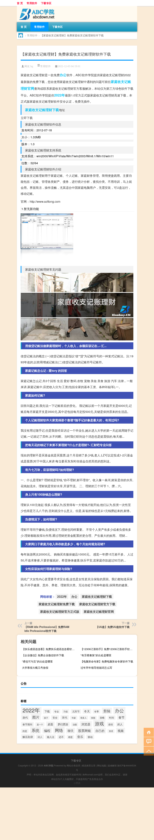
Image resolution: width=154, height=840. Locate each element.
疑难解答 (112, 765)
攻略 (102, 717)
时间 (111, 717)
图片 (35, 717)
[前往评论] (148, 741)
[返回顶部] (148, 751)
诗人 (40, 737)
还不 (61, 737)
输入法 (50, 737)
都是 (70, 736)
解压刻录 (28, 737)
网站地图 (101, 765)
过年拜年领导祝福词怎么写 (96, 667)
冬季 (96, 711)
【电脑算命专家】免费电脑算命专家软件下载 (107, 661)
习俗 (65, 711)
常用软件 (32, 3)
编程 (47, 730)
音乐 (80, 737)
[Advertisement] (77, 813)
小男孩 (77, 782)
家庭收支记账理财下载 (42, 109)
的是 (25, 730)
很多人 (83, 717)
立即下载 (27, 118)
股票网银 (84, 730)
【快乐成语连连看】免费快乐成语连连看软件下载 (50, 649)
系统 (35, 730)
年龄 (74, 717)
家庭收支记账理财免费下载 (57, 604)
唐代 (25, 717)
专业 (56, 711)
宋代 (64, 717)
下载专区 (46, 3)
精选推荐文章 (88, 765)
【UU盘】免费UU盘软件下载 (113, 627)
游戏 (99, 723)
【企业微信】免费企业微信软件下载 (43, 655)
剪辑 (106, 710)
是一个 (40, 724)
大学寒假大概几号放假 (35, 667)
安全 (55, 717)
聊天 (71, 731)
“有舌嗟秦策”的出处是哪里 (96, 655)
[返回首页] (148, 732)
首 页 (20, 3)
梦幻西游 (63, 724)
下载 (47, 711)
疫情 (110, 724)
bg (31, 66)
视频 (121, 730)
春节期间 (27, 724)
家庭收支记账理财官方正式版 (59, 611)
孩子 (46, 717)
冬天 (87, 711)
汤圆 (75, 724)
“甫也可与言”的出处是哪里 (37, 661)
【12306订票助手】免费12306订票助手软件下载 (108, 649)
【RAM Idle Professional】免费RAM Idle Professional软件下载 (46, 629)
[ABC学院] (36, 7)
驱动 (90, 737)
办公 (63, 74)
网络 (59, 730)
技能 (93, 717)
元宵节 (76, 711)
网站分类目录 (73, 765)
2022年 (59, 95)
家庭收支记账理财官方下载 (97, 604)
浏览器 (85, 724)
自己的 (99, 731)
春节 (122, 717)
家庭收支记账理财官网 (99, 611)
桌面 (50, 724)
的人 (120, 724)
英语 (111, 731)
